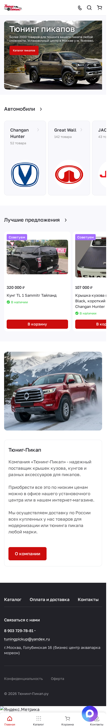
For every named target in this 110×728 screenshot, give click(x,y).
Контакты (88, 599)
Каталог (12, 599)
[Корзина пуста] (99, 7)
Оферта (57, 678)
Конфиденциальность (23, 678)
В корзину (37, 321)
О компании (27, 551)
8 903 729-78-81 (18, 630)
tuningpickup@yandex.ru (27, 639)
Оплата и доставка (50, 599)
